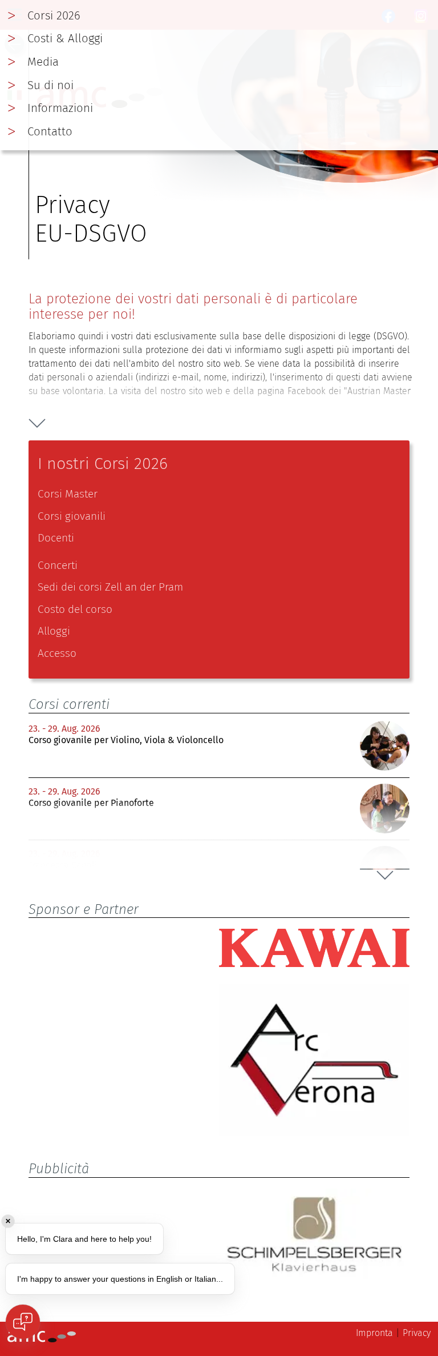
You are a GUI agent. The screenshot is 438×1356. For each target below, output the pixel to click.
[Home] (41, 1339)
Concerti (58, 565)
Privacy (417, 1332)
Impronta (374, 1332)
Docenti (56, 537)
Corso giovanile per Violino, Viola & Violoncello (126, 740)
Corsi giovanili (72, 516)
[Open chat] (23, 1322)
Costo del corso (75, 609)
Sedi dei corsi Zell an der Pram (110, 586)
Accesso (57, 653)
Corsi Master (68, 493)
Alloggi (54, 630)
